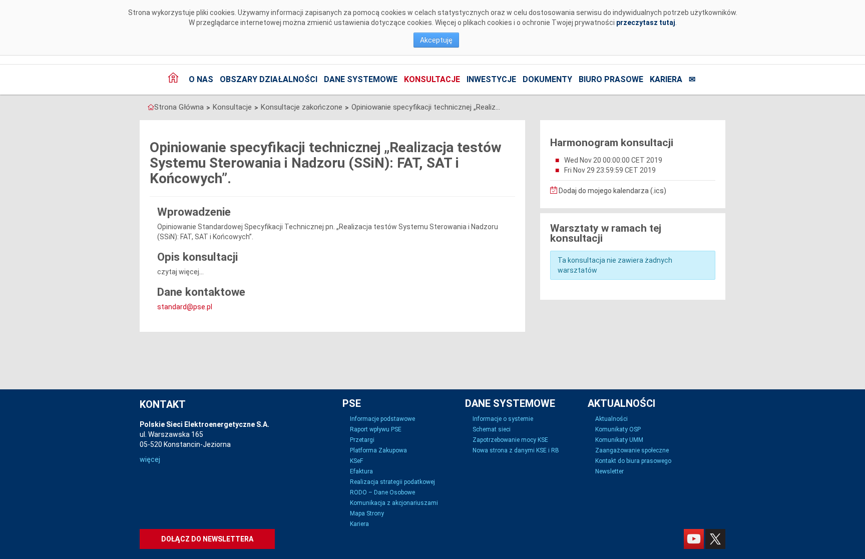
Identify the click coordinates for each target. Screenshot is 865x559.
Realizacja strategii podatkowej (392, 481)
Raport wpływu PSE (375, 429)
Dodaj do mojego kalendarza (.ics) (611, 191)
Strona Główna (179, 107)
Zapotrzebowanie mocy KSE (510, 439)
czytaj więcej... (180, 272)
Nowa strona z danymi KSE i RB (516, 450)
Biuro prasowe (611, 79)
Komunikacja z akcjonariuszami (394, 502)
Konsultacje (432, 79)
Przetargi (362, 439)
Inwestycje (491, 79)
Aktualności (611, 418)
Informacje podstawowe (382, 418)
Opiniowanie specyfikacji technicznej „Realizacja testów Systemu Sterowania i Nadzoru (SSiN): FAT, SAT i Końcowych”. (426, 107)
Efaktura (361, 471)
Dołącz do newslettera (207, 539)
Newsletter (609, 471)
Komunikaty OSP (618, 429)
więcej (150, 459)
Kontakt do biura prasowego (633, 460)
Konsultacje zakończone (301, 107)
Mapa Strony (367, 513)
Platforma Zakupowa (378, 450)
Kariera (666, 79)
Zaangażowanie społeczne (632, 450)
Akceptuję (436, 40)
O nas (201, 79)
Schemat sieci (492, 429)
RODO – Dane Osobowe (382, 492)
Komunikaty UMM (619, 439)
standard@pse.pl (184, 307)
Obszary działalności (268, 79)
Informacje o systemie (503, 418)
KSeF (356, 460)
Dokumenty (547, 79)
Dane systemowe (360, 79)
